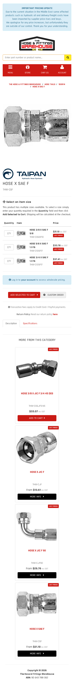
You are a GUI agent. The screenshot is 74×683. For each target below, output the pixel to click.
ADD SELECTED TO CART (23, 295)
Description (11, 323)
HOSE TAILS (50, 84)
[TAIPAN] (37, 174)
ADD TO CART (36, 418)
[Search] (67, 58)
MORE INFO (36, 496)
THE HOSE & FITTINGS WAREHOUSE (25, 84)
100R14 (62, 84)
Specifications (30, 323)
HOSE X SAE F (39, 86)
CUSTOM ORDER (54, 295)
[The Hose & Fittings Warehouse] (37, 42)
